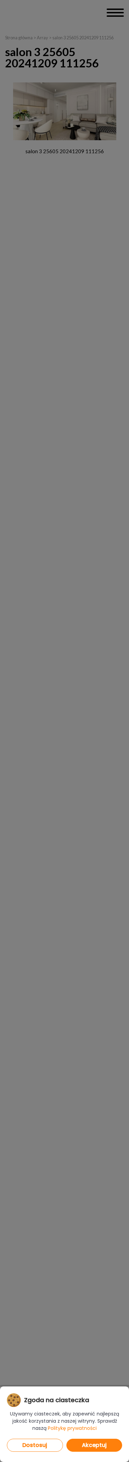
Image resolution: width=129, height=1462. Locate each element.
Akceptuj (94, 1445)
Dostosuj (34, 1445)
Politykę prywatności (72, 1428)
